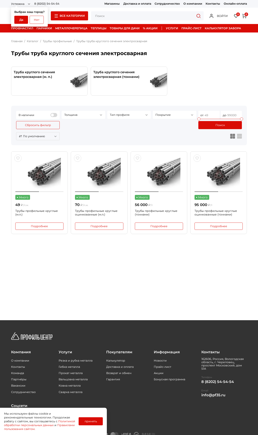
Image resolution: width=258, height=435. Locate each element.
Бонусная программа (169, 379)
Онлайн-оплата (235, 3)
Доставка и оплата (137, 3)
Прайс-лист (162, 367)
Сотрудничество (167, 3)
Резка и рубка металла (76, 360)
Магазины (112, 3)
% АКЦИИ (150, 28)
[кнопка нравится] (18, 158)
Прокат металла (71, 373)
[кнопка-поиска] (199, 15)
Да (21, 20)
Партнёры (18, 379)
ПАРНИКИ (44, 28)
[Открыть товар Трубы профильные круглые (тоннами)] (159, 174)
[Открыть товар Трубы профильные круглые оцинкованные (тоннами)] (219, 174)
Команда (17, 373)
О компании (192, 3)
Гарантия (113, 379)
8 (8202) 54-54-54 (46, 3)
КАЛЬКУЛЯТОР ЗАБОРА (223, 28)
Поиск (220, 125)
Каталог (32, 41)
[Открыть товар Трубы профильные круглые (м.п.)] (39, 174)
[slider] (198, 118)
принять (91, 421)
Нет (37, 20)
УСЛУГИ (172, 28)
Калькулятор (115, 360)
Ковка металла (70, 385)
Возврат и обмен (118, 373)
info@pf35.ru (213, 395)
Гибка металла (69, 367)
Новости (160, 360)
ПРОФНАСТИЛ (22, 28)
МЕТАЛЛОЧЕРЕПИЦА (71, 28)
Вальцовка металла (73, 379)
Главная (17, 41)
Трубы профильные (57, 41)
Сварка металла (70, 392)
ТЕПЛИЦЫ (98, 28)
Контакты (213, 3)
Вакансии (18, 385)
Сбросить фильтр (38, 125)
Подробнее (39, 226)
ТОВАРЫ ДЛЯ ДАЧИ (125, 28)
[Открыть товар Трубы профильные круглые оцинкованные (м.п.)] (99, 174)
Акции (158, 373)
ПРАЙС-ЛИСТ (191, 28)
